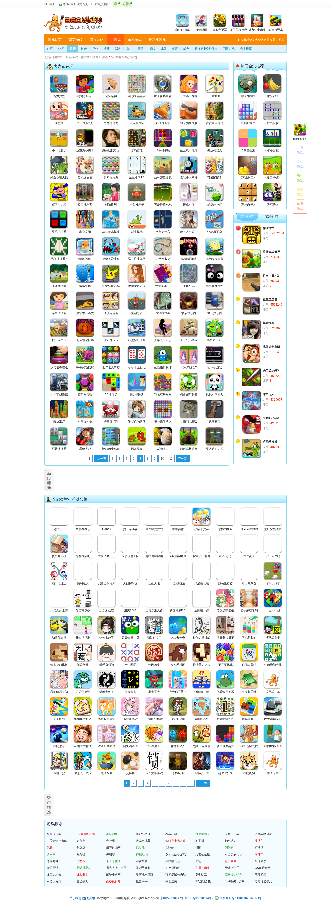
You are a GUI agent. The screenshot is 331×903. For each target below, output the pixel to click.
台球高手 (260, 861)
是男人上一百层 (116, 868)
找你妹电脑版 (271, 346)
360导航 (49, 4)
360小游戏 (71, 57)
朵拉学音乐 (173, 861)
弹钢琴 (110, 854)
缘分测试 (52, 868)
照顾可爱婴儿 (263, 881)
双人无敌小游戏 (176, 854)
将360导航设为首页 (75, 4)
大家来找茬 (143, 840)
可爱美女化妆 (233, 854)
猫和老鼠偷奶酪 (176, 874)
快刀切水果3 (271, 370)
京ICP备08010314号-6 (199, 898)
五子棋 (199, 840)
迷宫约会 (142, 861)
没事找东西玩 (144, 874)
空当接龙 (82, 881)
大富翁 (81, 840)
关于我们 (75, 898)
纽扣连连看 (54, 834)
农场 (198, 861)
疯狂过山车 (113, 847)
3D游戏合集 (203, 881)
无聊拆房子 (232, 868)
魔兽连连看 (270, 299)
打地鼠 (259, 847)
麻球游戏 (260, 874)
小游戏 (115, 40)
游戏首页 (55, 40)
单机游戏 (135, 40)
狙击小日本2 (271, 275)
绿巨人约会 (54, 874)
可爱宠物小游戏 (57, 840)
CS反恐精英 (262, 868)
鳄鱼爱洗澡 (270, 441)
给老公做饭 (202, 854)
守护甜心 (112, 840)
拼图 (198, 847)
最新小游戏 (157, 40)
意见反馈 (89, 898)
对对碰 (81, 854)
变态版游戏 (173, 868)
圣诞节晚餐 (143, 868)
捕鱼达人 (268, 394)
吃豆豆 (81, 847)
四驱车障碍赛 (263, 834)
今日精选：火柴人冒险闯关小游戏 (262, 39)
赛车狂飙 (171, 834)
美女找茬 (268, 323)
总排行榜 (271, 216)
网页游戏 (75, 40)
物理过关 (171, 881)
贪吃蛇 (170, 847)
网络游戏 (96, 40)
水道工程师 (54, 881)
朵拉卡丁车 (232, 834)
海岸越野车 (54, 861)
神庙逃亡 (268, 228)
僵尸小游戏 (143, 834)
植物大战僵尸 (271, 252)
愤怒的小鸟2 (271, 418)
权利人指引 (102, 4)
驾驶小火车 (113, 874)
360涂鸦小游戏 (234, 881)
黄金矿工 (201, 874)
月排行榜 (247, 216)
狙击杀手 (142, 881)
